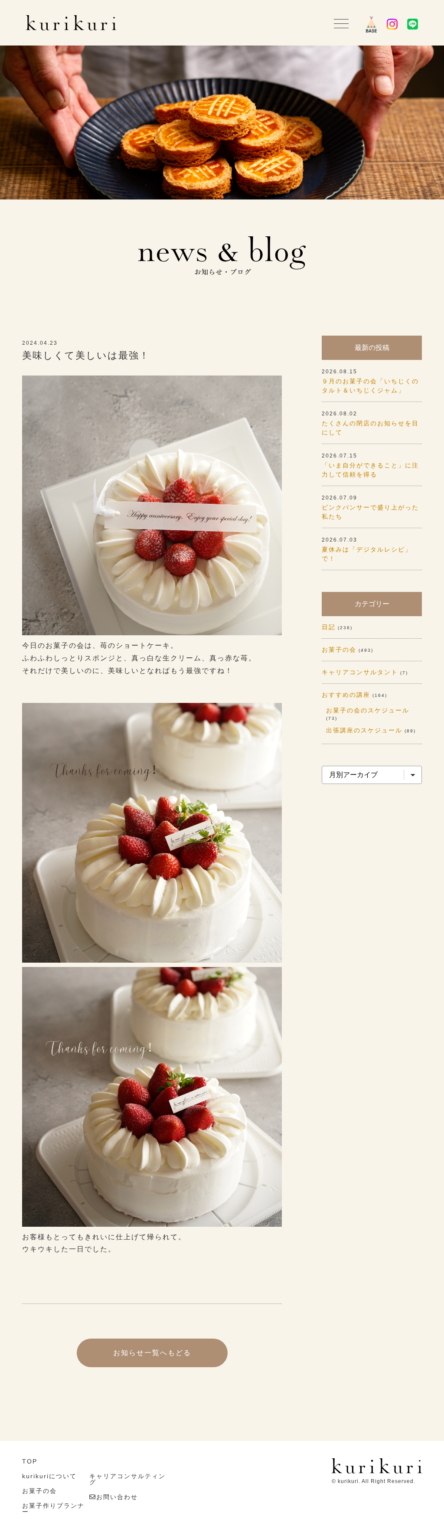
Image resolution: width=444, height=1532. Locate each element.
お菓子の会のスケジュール (367, 710)
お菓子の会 (339, 649)
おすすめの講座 (346, 694)
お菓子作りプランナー (53, 1508)
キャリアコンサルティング (127, 1479)
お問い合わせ (117, 1496)
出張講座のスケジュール (364, 730)
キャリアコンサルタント (360, 672)
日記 (329, 627)
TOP (29, 1461)
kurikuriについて (49, 1476)
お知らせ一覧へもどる (152, 1352)
